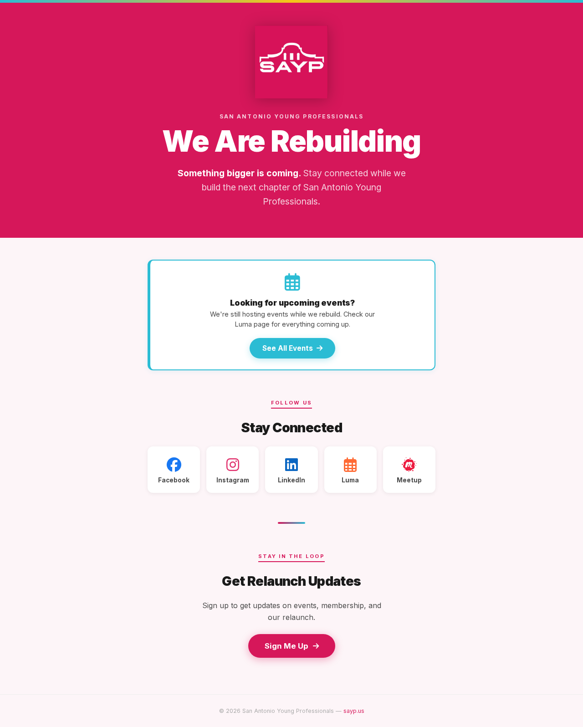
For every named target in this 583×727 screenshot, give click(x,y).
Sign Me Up (286, 645)
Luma (350, 480)
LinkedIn (291, 480)
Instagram (232, 480)
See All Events (287, 348)
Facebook (173, 480)
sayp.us (353, 710)
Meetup (409, 480)
